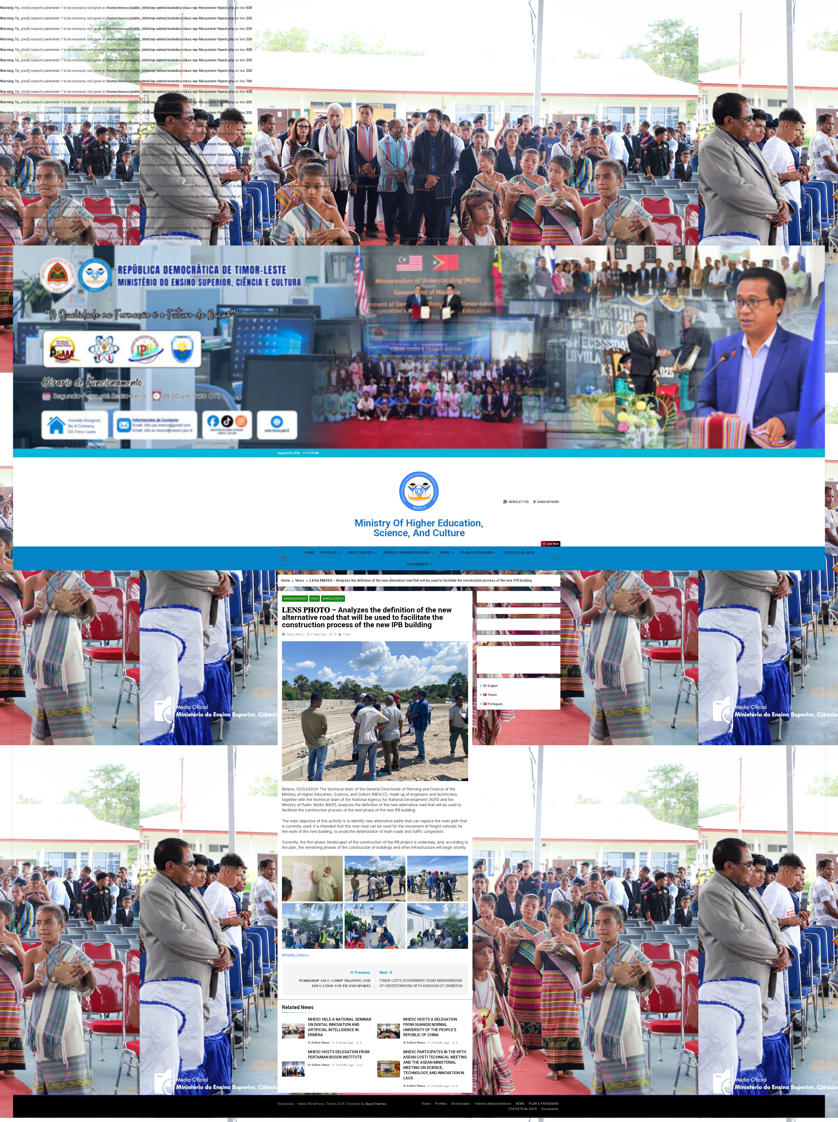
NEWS (445, 553)
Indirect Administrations (406, 553)
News (314, 598)
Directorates (359, 553)
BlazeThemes (376, 1104)
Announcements (295, 598)
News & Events (333, 598)
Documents (417, 564)
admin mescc (295, 634)
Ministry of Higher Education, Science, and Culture (419, 528)
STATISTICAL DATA (519, 553)
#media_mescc (295, 955)
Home (309, 553)
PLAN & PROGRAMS (477, 553)
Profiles (329, 553)
